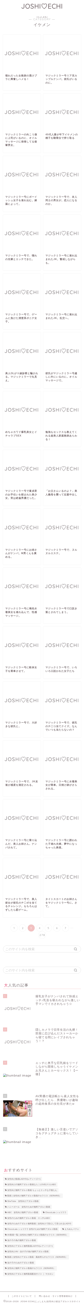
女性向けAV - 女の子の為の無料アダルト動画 (28, 1251)
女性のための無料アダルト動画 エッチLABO (28, 1218)
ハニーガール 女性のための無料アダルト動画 (28, 1207)
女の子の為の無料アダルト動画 (21, 1240)
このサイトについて (22, 1296)
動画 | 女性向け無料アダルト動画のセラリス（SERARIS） (34, 1196)
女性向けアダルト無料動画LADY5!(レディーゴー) (30, 1246)
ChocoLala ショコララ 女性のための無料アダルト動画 (32, 1229)
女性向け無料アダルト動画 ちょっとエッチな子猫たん (32, 1190)
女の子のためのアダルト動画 (20, 1263)
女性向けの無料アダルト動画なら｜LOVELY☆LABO (31, 1185)
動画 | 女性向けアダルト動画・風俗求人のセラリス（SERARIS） (37, 1257)
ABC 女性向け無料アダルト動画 (22, 1212)
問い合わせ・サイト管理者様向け (56, 1296)
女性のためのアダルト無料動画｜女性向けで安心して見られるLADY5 (39, 1223)
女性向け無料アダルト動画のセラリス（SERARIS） (31, 1268)
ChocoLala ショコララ (55, 1212)
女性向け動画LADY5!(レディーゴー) (23, 1179)
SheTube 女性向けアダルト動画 (23, 1201)
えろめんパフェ (72, 1229)
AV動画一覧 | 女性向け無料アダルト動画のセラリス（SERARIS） (37, 1235)
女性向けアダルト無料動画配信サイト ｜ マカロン (30, 1274)
